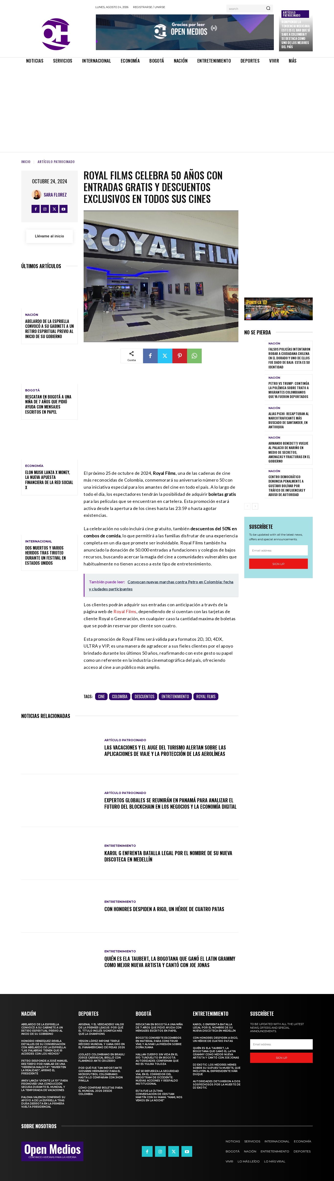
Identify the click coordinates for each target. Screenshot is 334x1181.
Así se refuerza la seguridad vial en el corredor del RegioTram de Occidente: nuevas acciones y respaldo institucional (157, 1077)
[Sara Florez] (38, 194)
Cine (101, 696)
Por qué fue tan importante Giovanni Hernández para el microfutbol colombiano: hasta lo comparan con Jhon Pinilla (100, 1074)
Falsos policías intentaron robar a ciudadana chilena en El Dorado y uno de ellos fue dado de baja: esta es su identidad (289, 357)
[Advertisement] (167, 104)
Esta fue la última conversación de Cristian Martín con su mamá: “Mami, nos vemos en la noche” (159, 1095)
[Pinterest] (179, 356)
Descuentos (144, 696)
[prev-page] (247, 506)
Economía (34, 465)
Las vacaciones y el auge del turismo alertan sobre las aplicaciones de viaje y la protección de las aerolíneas (165, 750)
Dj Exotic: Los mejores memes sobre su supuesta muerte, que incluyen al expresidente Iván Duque (216, 1069)
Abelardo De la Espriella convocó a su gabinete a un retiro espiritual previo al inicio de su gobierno (49, 328)
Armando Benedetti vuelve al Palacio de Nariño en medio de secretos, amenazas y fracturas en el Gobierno (289, 452)
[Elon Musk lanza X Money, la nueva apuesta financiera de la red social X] (49, 443)
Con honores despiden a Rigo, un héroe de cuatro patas (164, 909)
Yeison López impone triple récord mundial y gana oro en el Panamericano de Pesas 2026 (101, 1044)
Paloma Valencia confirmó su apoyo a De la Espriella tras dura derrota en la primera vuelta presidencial (43, 1102)
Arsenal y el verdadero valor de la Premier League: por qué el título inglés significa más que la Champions (101, 1029)
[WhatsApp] (194, 356)
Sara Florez (55, 194)
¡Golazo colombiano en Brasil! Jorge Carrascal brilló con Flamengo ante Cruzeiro (101, 1057)
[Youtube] (63, 209)
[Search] (268, 8)
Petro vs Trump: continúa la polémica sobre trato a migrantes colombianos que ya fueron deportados (288, 390)
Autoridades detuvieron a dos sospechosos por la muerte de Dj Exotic (216, 1084)
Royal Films (124, 611)
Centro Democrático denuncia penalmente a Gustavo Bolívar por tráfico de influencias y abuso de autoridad (286, 485)
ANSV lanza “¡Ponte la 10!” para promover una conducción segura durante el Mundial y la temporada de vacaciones (44, 1085)
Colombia (119, 696)
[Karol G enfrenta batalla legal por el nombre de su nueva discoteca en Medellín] (60, 853)
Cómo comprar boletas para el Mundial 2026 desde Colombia (100, 1091)
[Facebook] (36, 209)
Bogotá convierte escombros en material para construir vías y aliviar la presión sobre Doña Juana (158, 1042)
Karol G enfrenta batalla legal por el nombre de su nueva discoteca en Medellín (168, 856)
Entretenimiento (175, 696)
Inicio (26, 161)
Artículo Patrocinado (291, 13)
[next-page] (255, 506)
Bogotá (32, 390)
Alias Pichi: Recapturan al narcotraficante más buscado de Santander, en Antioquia (288, 420)
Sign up (278, 564)
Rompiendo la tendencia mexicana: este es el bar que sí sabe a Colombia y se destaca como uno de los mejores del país (295, 34)
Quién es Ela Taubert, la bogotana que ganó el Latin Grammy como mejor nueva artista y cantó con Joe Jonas (169, 962)
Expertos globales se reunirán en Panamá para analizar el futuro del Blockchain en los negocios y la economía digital (170, 803)
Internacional (38, 541)
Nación (31, 314)
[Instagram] (45, 209)
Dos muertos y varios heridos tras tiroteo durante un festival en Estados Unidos (45, 555)
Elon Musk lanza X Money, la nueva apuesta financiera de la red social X (49, 479)
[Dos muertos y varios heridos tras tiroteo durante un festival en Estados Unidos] (49, 518)
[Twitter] (54, 209)
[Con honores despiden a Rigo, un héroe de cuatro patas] (60, 906)
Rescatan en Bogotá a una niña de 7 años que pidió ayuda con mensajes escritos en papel (48, 404)
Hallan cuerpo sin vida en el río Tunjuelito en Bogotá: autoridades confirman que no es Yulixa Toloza (157, 1059)
